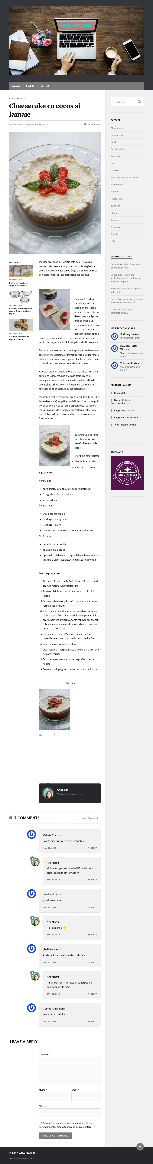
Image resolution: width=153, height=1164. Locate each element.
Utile (113, 241)
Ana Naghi (25, 124)
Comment (45, 1054)
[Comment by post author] (32, 858)
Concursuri (116, 156)
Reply (94, 848)
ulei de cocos (49, 354)
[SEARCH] (139, 101)
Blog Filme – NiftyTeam (126, 417)
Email (75, 1090)
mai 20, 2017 (49, 848)
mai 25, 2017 (49, 1021)
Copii (113, 163)
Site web (43, 1106)
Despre (30, 86)
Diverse (114, 170)
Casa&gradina (118, 149)
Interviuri (115, 205)
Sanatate (115, 219)
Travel (114, 234)
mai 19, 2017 (41, 124)
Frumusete (116, 198)
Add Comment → (92, 818)
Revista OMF (121, 392)
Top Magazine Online (125, 424)
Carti (113, 142)
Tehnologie (116, 227)
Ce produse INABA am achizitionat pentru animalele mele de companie (125, 278)
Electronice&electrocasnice (124, 177)
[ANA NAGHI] (76, 74)
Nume (43, 1090)
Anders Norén (27, 1158)
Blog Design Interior (124, 410)
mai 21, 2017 (49, 962)
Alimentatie (117, 127)
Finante (114, 191)
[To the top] (140, 1147)
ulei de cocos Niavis (62, 494)
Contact (45, 86)
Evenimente (117, 184)
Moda (114, 212)
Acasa (16, 86)
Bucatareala (17, 98)
